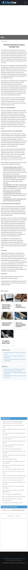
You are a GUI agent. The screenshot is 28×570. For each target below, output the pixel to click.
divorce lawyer (17, 101)
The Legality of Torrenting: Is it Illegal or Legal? (6, 342)
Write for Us (22, 558)
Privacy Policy (18, 560)
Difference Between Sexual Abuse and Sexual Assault (7, 324)
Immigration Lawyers (14, 558)
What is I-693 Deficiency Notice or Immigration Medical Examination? (21, 324)
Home (2, 41)
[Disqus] (14, 399)
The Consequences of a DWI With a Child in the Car (13, 477)
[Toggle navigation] (25, 2)
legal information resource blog (15, 159)
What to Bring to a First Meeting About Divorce (12, 449)
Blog (6, 41)
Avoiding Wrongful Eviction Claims (9, 459)
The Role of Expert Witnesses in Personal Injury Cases (14, 475)
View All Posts (11, 516)
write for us (8, 510)
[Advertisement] (14, 20)
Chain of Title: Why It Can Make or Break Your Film (13, 469)
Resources (8, 560)
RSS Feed (18, 516)
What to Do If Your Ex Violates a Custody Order (12, 480)
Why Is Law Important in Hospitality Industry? (21, 306)
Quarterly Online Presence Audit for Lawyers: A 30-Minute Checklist (7, 306)
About (13, 560)
